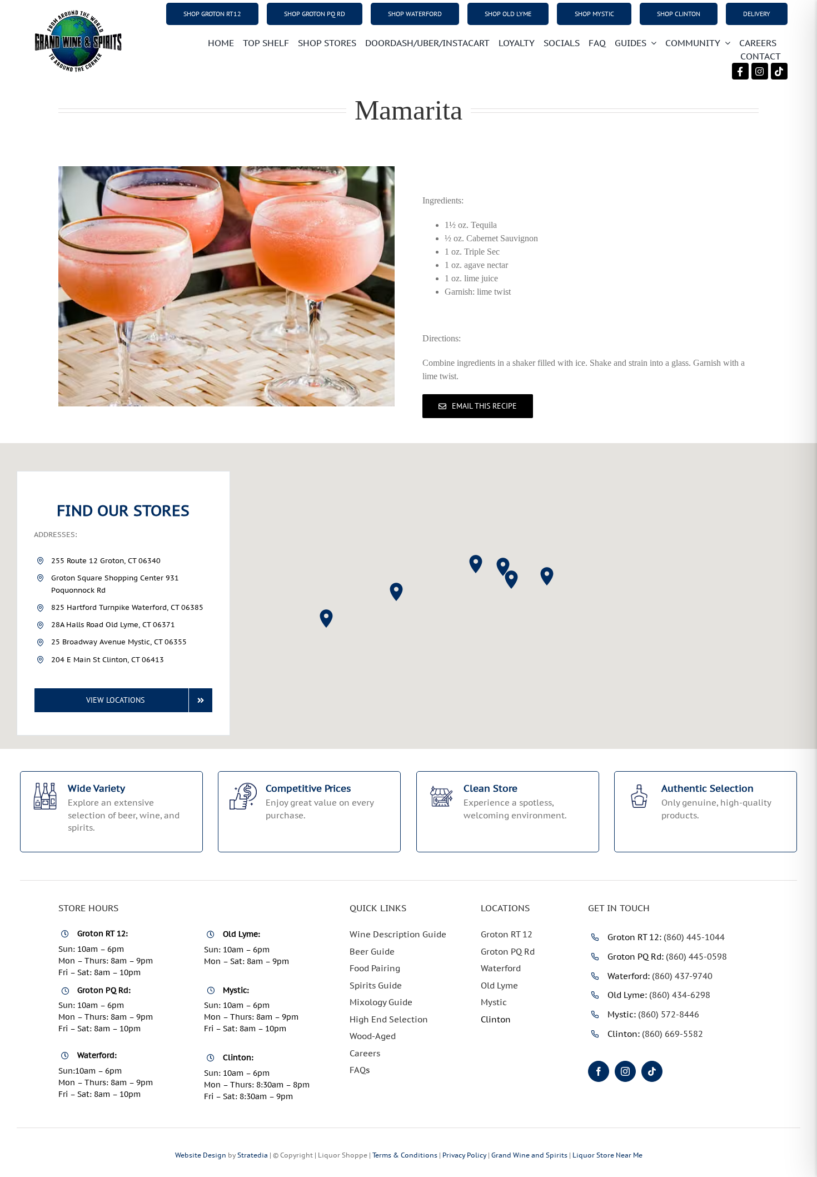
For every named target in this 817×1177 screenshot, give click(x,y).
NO (453, 711)
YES (366, 711)
